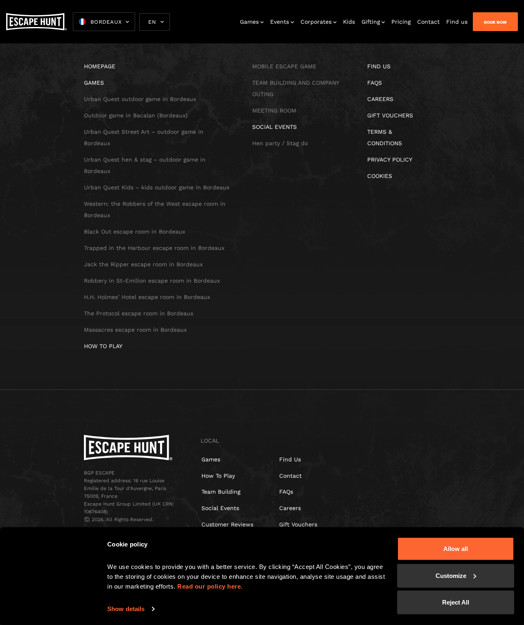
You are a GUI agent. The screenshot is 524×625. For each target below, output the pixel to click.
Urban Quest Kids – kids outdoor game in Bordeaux (156, 187)
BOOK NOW (495, 22)
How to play (103, 346)
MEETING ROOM (274, 110)
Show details (126, 608)
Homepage (99, 66)
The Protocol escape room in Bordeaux (138, 313)
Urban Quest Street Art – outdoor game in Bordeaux (143, 137)
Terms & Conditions (384, 137)
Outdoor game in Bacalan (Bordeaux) (135, 115)
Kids (349, 21)
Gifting (370, 21)
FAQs (286, 491)
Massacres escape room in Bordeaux (135, 329)
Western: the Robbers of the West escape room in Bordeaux (155, 209)
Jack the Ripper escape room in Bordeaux (143, 264)
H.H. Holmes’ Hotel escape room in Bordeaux (147, 297)
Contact (428, 21)
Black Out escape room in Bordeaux (134, 231)
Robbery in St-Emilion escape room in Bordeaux (152, 280)
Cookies (379, 176)
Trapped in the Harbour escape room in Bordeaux (154, 248)
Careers (380, 99)
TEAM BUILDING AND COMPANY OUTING (295, 88)
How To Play (218, 475)
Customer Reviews (227, 524)
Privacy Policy (389, 159)
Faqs (374, 82)
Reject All (455, 602)
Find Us (290, 459)
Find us (457, 21)
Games (249, 21)
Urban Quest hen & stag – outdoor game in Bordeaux (145, 165)
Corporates (316, 21)
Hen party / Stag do (280, 143)
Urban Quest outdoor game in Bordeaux (140, 99)
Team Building (220, 491)
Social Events (274, 127)
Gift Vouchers (390, 115)
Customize (451, 575)
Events (279, 21)
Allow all (455, 548)
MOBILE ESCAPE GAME (284, 66)
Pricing (401, 21)
